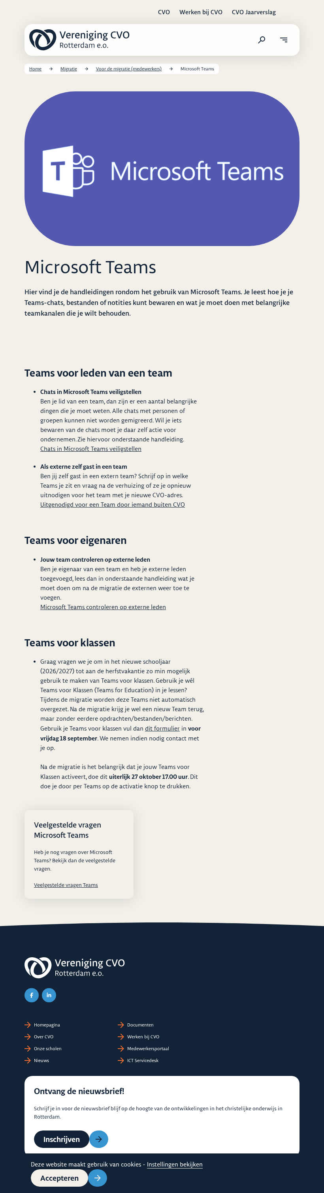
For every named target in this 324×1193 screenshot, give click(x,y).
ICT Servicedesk (142, 1060)
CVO (164, 12)
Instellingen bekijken (175, 1164)
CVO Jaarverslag (254, 12)
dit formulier (162, 728)
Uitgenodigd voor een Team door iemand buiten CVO (112, 504)
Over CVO (43, 1037)
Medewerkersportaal (148, 1048)
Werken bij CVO (200, 12)
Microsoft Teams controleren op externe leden (103, 607)
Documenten (140, 1025)
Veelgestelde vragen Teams (66, 885)
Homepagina (47, 1025)
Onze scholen (48, 1048)
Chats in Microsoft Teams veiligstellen (90, 449)
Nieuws (41, 1060)
